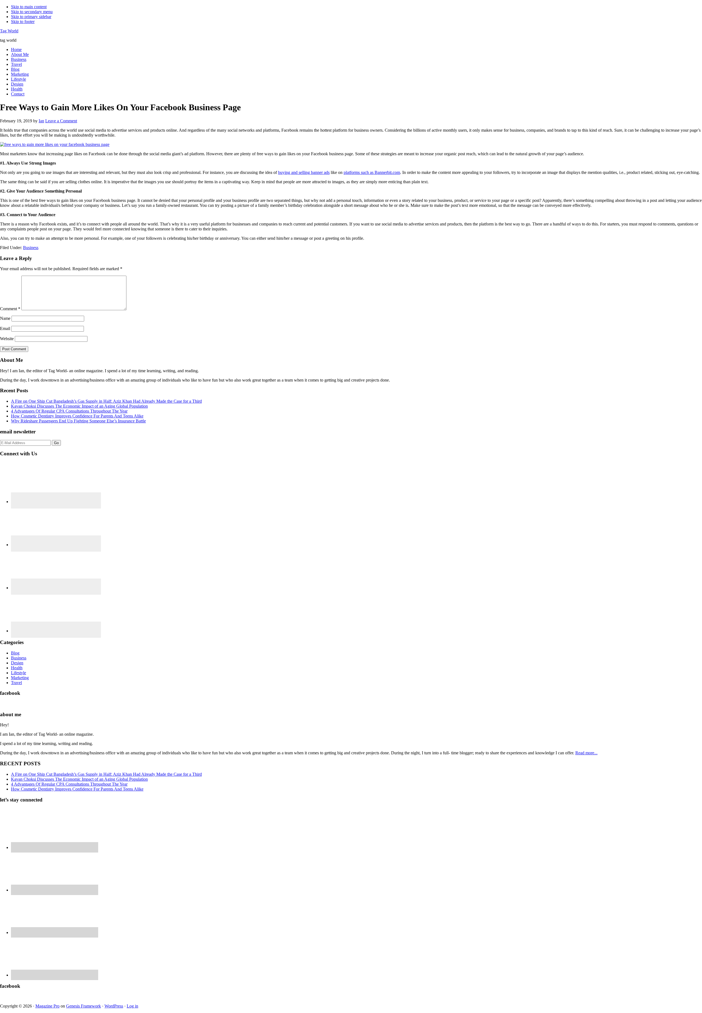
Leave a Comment (61, 120)
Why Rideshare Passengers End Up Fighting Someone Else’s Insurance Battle (78, 421)
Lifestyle (18, 672)
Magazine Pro (47, 1006)
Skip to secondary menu (32, 11)
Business (30, 247)
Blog (15, 653)
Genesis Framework (83, 1006)
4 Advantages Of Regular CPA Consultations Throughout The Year (69, 411)
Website (7, 338)
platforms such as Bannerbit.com (372, 172)
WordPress (113, 1006)
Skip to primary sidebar (31, 16)
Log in (132, 1006)
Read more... (586, 752)
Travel (16, 682)
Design (17, 663)
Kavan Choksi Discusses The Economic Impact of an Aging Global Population (79, 406)
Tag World (9, 31)
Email (5, 328)
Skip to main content (29, 6)
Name (5, 318)
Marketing (20, 677)
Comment (10, 308)
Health (16, 667)
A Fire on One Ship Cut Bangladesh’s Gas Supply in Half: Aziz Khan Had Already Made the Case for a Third (106, 401)
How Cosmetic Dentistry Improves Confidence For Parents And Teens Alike (77, 416)
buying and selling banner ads (304, 172)
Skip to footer (23, 21)
